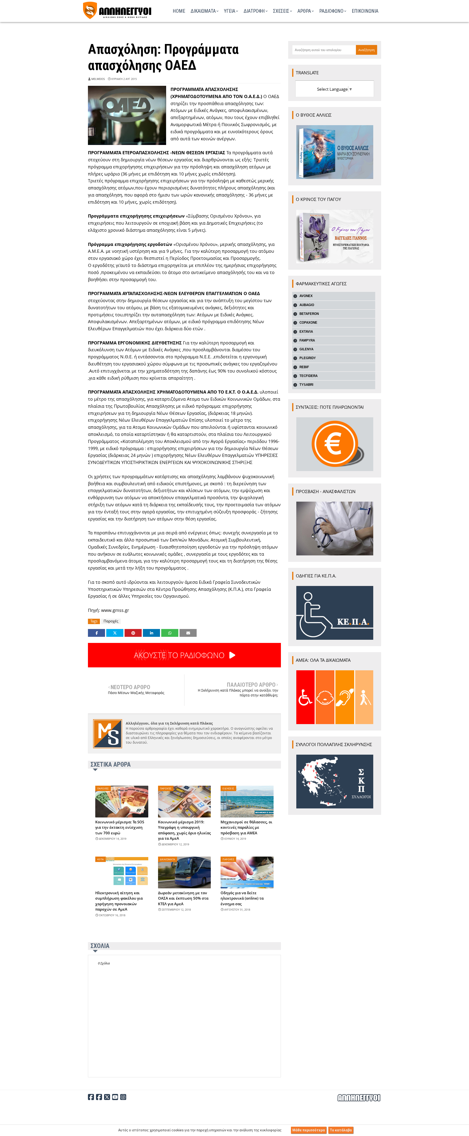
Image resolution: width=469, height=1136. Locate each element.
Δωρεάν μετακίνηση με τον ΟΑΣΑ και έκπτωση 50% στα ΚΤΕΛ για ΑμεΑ (183, 898)
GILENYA (306, 349)
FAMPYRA (307, 340)
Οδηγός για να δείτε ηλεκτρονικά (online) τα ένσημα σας (242, 898)
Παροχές (111, 621)
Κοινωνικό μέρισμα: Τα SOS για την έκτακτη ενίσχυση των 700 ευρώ (119, 827)
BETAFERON (309, 314)
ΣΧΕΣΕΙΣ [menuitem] (281, 11)
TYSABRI (306, 384)
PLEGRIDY (307, 358)
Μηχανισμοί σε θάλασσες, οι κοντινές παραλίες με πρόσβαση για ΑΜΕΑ (246, 827)
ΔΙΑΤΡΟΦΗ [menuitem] (254, 11)
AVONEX (306, 296)
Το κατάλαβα (341, 1130)
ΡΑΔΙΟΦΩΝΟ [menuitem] (331, 11)
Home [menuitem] (179, 11)
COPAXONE (308, 322)
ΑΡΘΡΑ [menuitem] (304, 11)
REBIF (304, 367)
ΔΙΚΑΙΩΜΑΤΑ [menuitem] (203, 11)
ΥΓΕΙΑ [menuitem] (229, 11)
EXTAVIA (306, 331)
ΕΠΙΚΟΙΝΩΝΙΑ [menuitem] (365, 11)
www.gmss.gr (115, 610)
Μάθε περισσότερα (308, 1130)
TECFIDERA (308, 376)
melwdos (98, 79)
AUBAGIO (306, 305)
